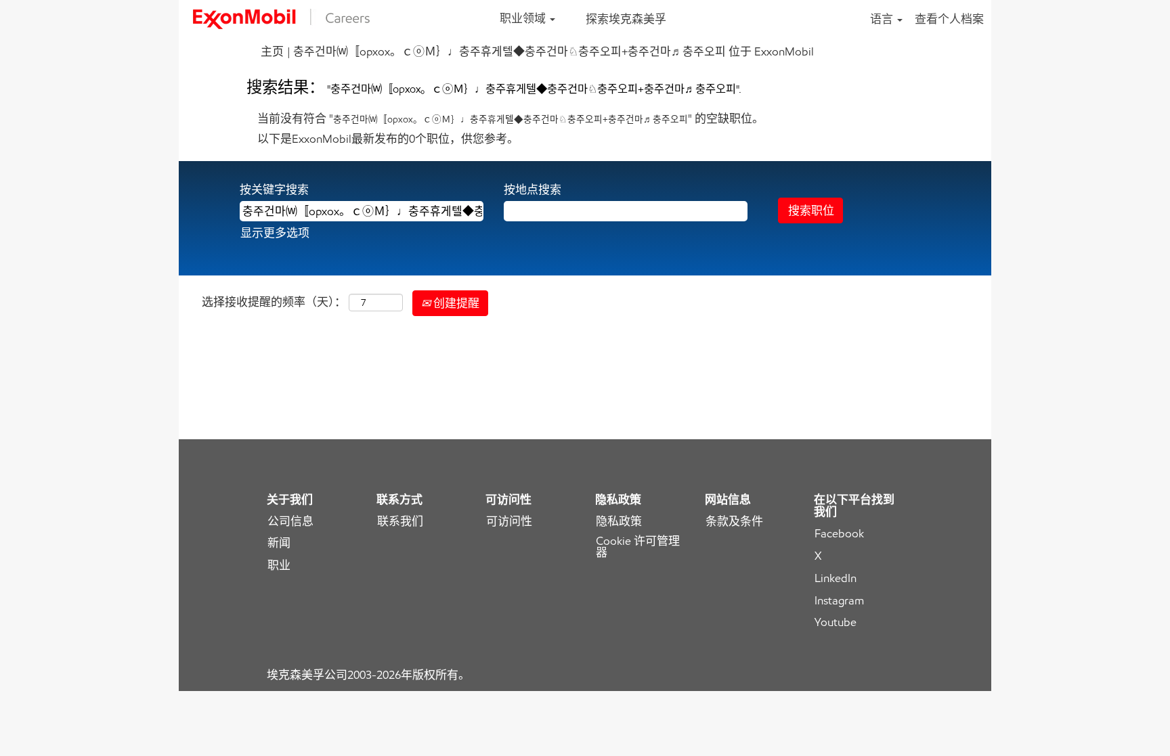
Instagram (839, 600)
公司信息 (290, 521)
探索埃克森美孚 (626, 19)
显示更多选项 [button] (274, 233)
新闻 (278, 543)
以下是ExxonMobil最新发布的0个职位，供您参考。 (388, 139)
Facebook (839, 533)
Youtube (836, 622)
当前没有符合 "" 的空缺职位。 (510, 118)
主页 (272, 51)
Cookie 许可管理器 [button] (638, 547)
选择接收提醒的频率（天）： (274, 302)
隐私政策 (619, 521)
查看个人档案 (949, 19)
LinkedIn (836, 578)
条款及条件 (734, 521)
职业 (278, 565)
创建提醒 (455, 303)
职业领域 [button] (524, 18)
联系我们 (400, 521)
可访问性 (509, 521)
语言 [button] (883, 19)
